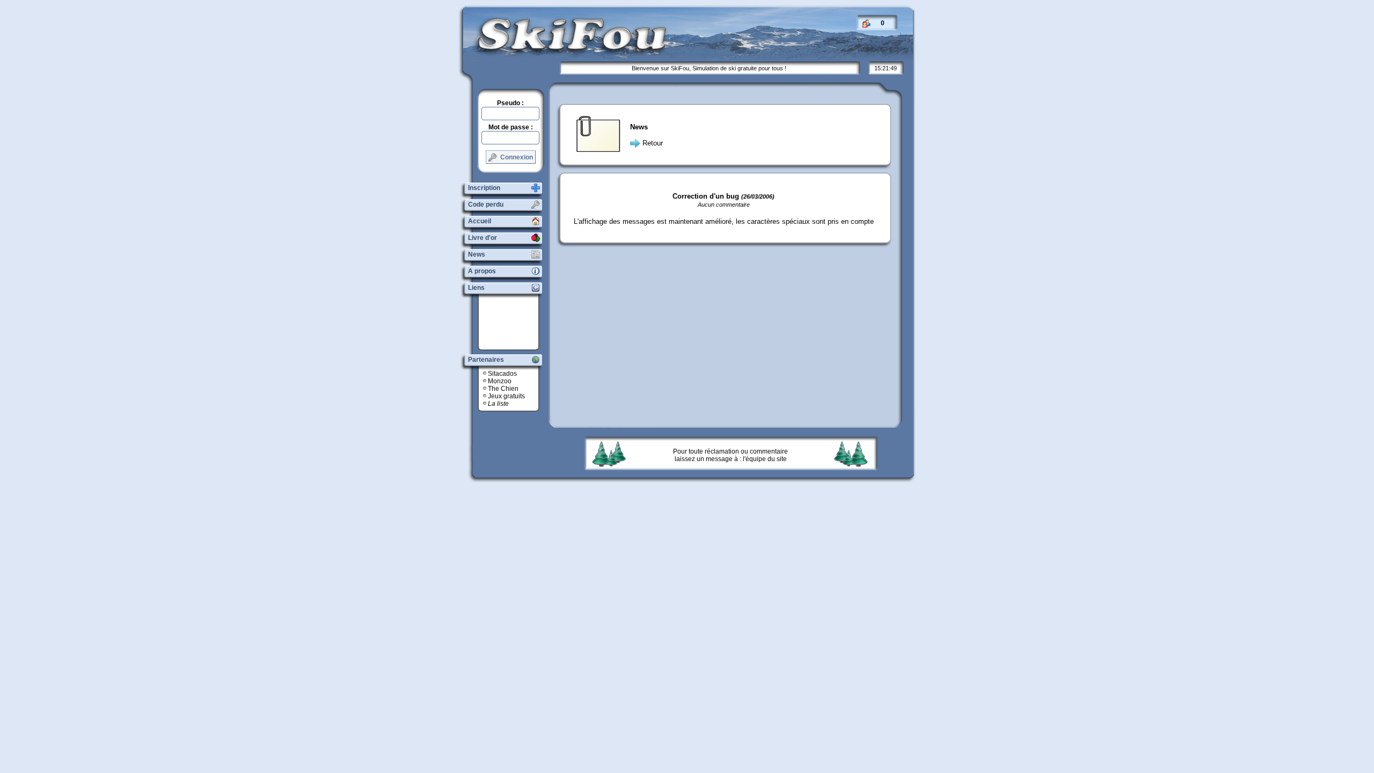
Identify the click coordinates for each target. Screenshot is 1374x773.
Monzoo (499, 381)
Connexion (516, 157)
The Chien (503, 388)
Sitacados (502, 373)
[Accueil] (563, 50)
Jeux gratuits (506, 396)
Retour (652, 143)
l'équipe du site (765, 459)
